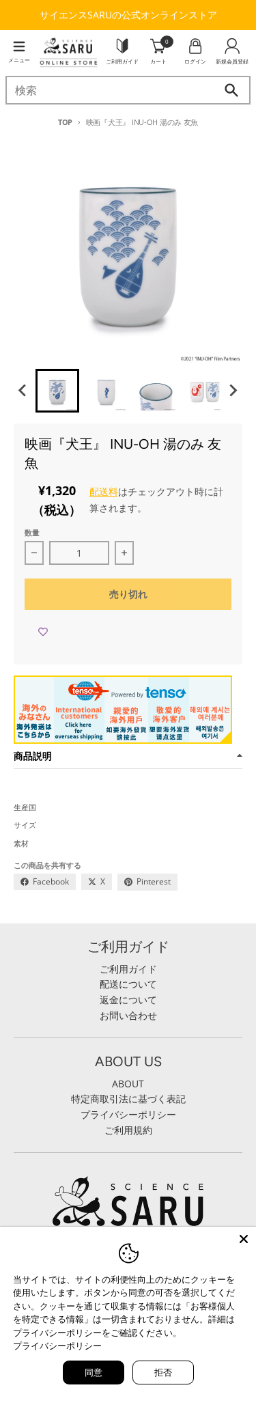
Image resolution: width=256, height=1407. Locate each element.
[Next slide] (232, 390)
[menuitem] (57, 391)
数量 (32, 532)
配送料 (103, 491)
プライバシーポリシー (57, 1345)
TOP (65, 122)
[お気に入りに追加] (43, 631)
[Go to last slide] (23, 390)
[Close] (244, 1239)
